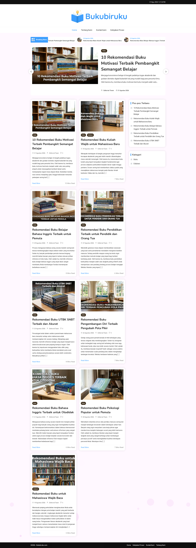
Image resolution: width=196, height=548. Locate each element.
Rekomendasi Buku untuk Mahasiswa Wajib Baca (49, 496)
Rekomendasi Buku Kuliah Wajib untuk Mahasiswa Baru (90, 41)
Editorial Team (109, 90)
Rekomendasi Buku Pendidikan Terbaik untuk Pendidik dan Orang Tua (101, 234)
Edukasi (90, 135)
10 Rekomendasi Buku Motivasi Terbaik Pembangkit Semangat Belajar (130, 63)
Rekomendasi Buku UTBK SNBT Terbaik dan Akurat (53, 322)
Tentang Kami (86, 30)
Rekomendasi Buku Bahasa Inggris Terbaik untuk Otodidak (53, 410)
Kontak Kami (101, 30)
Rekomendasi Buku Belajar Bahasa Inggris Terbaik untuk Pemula (140, 41)
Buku (104, 51)
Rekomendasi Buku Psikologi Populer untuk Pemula (100, 410)
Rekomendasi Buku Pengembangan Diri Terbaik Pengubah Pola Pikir (99, 324)
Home (74, 30)
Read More (36, 183)
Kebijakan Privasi (117, 30)
